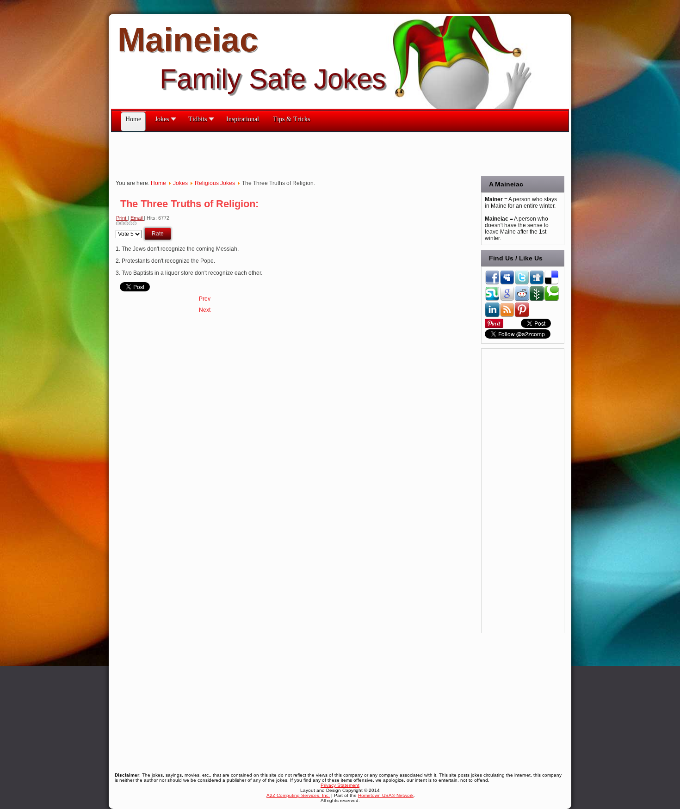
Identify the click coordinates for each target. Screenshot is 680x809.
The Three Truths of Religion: (189, 204)
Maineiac (187, 39)
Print (122, 218)
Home (158, 183)
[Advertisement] (279, 153)
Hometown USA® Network (386, 795)
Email (137, 218)
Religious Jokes (215, 183)
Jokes (180, 183)
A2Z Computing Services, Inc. (298, 795)
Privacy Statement (340, 785)
